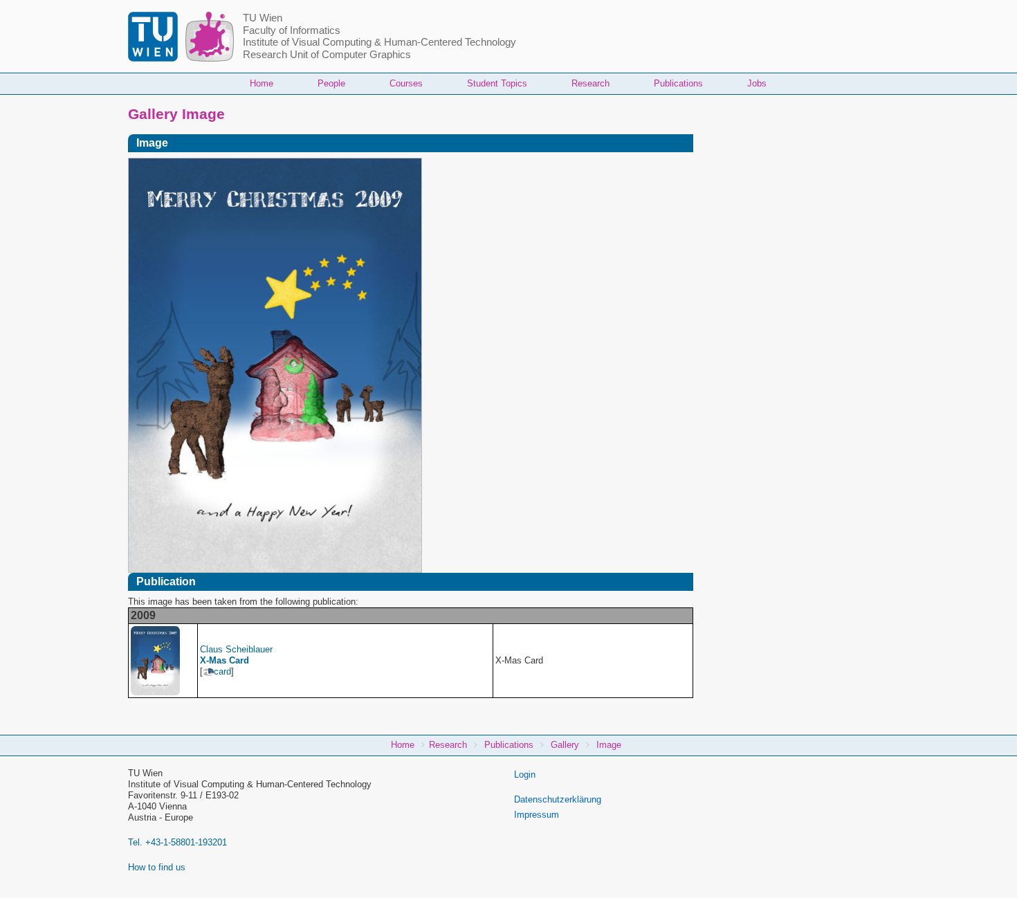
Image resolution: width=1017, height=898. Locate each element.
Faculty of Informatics (291, 30)
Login (524, 774)
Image (608, 745)
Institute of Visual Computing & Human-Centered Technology (379, 42)
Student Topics (497, 83)
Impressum (536, 814)
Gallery (565, 745)
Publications (678, 83)
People (331, 83)
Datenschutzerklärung (557, 799)
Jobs (757, 83)
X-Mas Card (224, 660)
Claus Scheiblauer (236, 649)
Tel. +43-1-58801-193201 (177, 842)
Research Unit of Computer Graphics (327, 54)
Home (261, 83)
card (222, 671)
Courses (406, 83)
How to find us (156, 867)
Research (590, 83)
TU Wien (262, 18)
